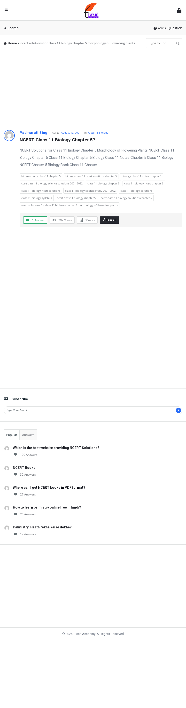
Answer (109, 219)
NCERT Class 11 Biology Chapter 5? (57, 140)
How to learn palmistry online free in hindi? (47, 507)
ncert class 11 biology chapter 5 (76, 198)
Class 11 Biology (98, 132)
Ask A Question (170, 28)
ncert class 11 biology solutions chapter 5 (126, 198)
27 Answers (28, 494)
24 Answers (28, 514)
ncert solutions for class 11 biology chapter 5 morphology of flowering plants (69, 205)
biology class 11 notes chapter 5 (141, 176)
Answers (28, 435)
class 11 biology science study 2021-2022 (90, 190)
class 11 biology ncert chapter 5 (143, 183)
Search (13, 28)
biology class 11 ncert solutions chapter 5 (91, 176)
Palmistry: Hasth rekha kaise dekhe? (42, 527)
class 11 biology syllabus (36, 198)
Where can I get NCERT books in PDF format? (49, 487)
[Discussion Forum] (93, 10)
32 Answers (28, 474)
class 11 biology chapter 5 (103, 183)
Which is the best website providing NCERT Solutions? (56, 448)
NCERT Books (24, 468)
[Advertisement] (93, 89)
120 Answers (29, 455)
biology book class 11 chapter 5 (41, 176)
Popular (11, 435)
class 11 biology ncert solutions (40, 190)
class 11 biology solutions (136, 190)
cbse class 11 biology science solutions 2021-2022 (52, 183)
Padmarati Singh (35, 133)
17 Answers (28, 534)
